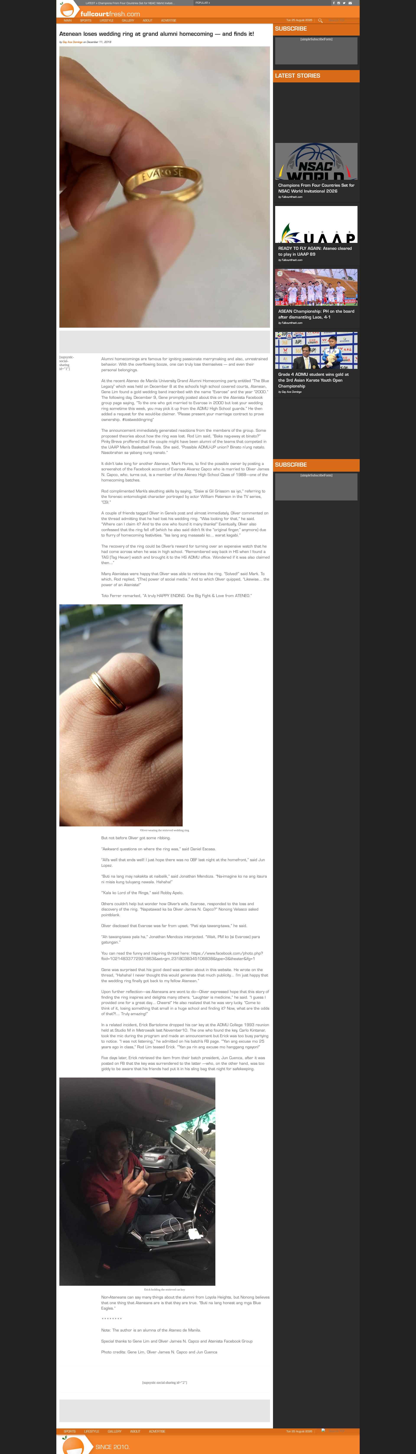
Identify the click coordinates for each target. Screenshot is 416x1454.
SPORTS (85, 20)
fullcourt (95, 14)
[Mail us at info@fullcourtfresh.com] (350, 4)
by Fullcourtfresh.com (290, 197)
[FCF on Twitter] (344, 4)
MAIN (68, 20)
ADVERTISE (168, 20)
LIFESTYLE (106, 20)
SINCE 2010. (113, 1447)
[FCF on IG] (338, 4)
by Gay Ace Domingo (289, 392)
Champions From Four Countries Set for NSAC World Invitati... (136, 3)
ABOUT (148, 20)
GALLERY (128, 20)
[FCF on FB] (334, 4)
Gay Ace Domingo (72, 42)
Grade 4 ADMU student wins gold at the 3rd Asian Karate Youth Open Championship (313, 381)
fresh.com (124, 14)
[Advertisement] (165, 341)
